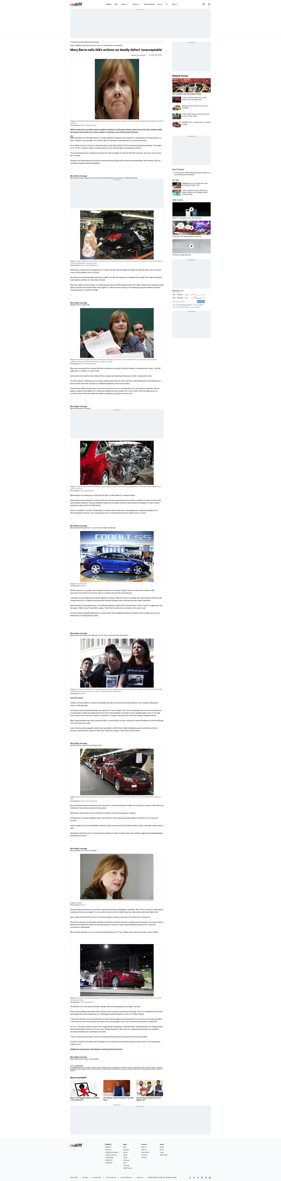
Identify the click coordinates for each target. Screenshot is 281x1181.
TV (166, 4)
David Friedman (78, 635)
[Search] (203, 4)
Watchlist (144, 1155)
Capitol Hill (85, 305)
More (174, 4)
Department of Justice (89, 528)
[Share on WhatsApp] (190, 1178)
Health (162, 1147)
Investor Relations (126, 1177)
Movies (125, 1152)
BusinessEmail (149, 4)
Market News (145, 1152)
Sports (125, 1155)
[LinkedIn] (210, 1178)
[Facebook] (198, 1178)
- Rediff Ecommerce (111, 1155)
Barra (72, 408)
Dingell (95, 745)
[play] (191, 209)
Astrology (126, 1165)
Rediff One (108, 1149)
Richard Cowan (82, 1059)
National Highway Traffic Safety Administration (102, 635)
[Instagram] (202, 1178)
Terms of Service (111, 1177)
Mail (115, 4)
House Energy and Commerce (89, 178)
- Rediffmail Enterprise (111, 1152)
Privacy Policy (97, 1177)
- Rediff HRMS (109, 1157)
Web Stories (177, 200)
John (100, 745)
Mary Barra (74, 178)
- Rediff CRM (108, 1160)
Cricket (125, 1157)
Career (162, 1152)
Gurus (160, 4)
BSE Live (144, 1147)
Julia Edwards (93, 1059)
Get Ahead (126, 1160)
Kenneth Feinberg (83, 408)
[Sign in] (209, 4)
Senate (113, 528)
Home (108, 4)
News (124, 4)
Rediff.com (156, 1177)
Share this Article (156, 55)
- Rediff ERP (108, 1163)
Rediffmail (108, 1147)
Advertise (85, 1177)
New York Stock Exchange (87, 850)
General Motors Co (110, 178)
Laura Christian (87, 745)
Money (135, 4)
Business (79, 45)
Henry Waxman (104, 528)
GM (102, 178)
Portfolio (144, 1157)
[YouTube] (206, 1178)
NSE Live (144, 1149)
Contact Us (140, 1177)
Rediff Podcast (127, 1168)
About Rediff (74, 1177)
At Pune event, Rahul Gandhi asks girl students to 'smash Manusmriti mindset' (192, 174)
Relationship (163, 1155)
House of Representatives (128, 178)
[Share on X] (194, 1178)
